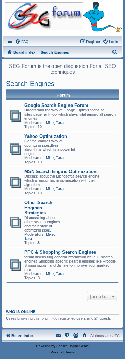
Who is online (20, 312)
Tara (60, 122)
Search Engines (30, 83)
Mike (50, 122)
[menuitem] (22, 42)
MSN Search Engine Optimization (60, 171)
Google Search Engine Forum (56, 105)
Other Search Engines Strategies (38, 208)
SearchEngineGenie (72, 346)
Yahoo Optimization (45, 136)
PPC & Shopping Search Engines (60, 252)
